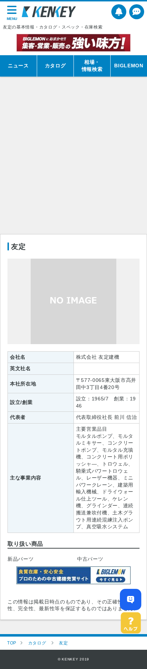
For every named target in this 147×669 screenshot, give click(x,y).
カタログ (55, 65)
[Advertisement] (73, 157)
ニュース (18, 65)
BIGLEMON (128, 65)
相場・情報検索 (92, 65)
